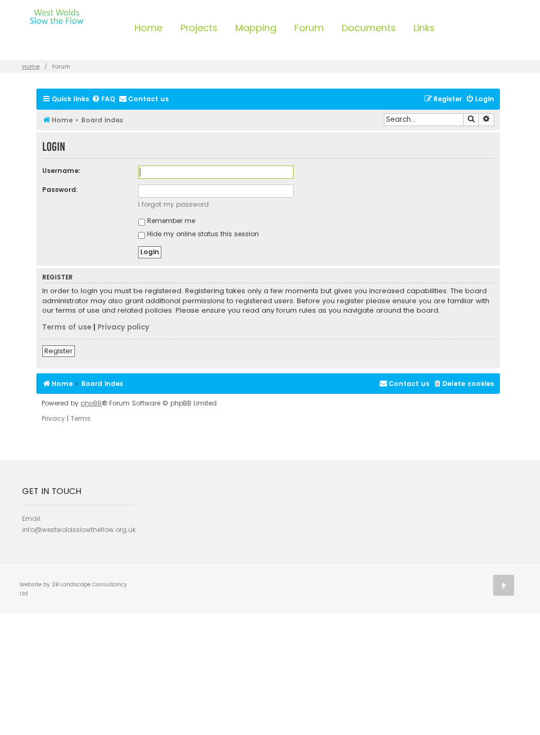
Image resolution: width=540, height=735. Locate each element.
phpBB (91, 403)
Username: (61, 170)
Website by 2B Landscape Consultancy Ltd (73, 589)
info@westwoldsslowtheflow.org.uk (79, 529)
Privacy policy (123, 327)
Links (424, 27)
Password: (60, 189)
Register (58, 351)
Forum (309, 27)
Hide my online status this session (202, 233)
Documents (369, 27)
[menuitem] (103, 99)
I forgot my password (173, 204)
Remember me (170, 220)
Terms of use (66, 327)
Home (148, 27)
